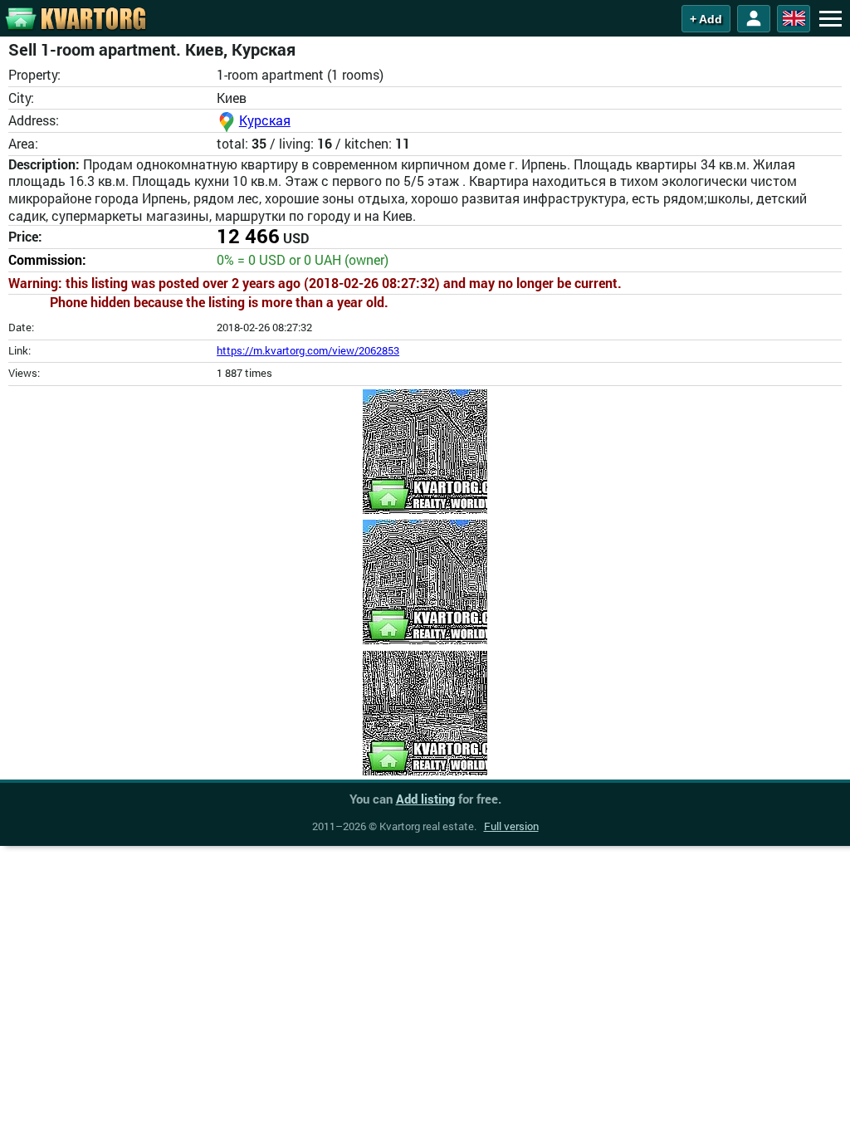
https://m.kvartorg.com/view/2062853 (308, 350)
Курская (265, 120)
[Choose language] (793, 18)
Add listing (425, 798)
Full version (511, 826)
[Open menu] (830, 18)
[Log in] (753, 18)
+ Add (706, 19)
